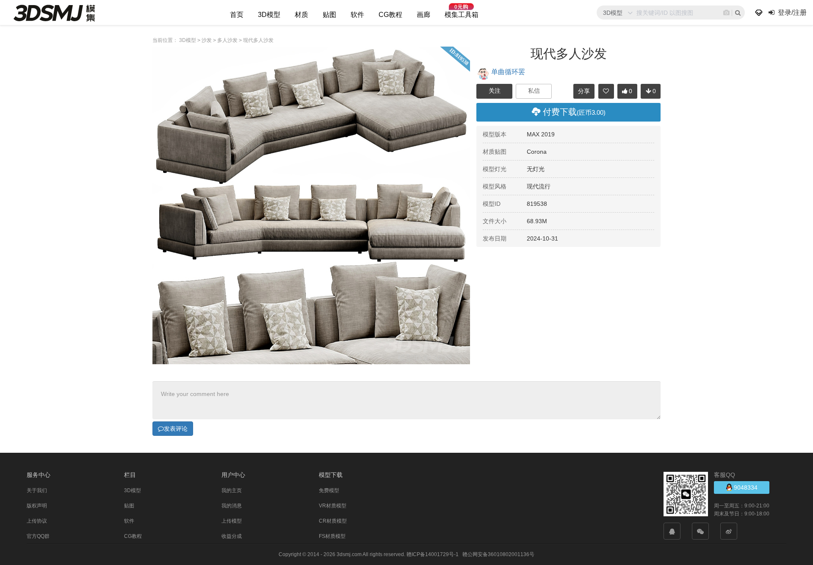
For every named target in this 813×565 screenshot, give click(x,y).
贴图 (329, 14)
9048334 (745, 487)
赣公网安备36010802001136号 (498, 554)
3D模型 (269, 14)
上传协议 (37, 521)
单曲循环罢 (508, 71)
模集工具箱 (461, 14)
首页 (236, 14)
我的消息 (231, 506)
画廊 (423, 14)
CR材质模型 (333, 521)
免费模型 (329, 490)
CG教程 (390, 14)
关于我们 (37, 490)
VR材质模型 (332, 506)
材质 (301, 14)
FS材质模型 (332, 536)
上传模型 (231, 521)
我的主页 (231, 490)
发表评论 (176, 428)
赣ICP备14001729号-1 (432, 554)
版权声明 (37, 506)
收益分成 (231, 536)
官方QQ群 (38, 536)
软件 (357, 14)
